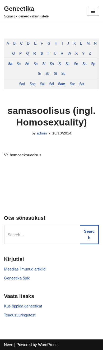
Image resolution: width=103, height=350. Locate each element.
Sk (67, 64)
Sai (42, 84)
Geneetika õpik (17, 278)
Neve (8, 344)
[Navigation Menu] (93, 11)
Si (59, 64)
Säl (51, 84)
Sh (52, 64)
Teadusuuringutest (19, 315)
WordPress (48, 344)
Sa (10, 64)
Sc (18, 64)
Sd (27, 64)
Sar (72, 84)
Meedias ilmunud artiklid (24, 269)
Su (63, 74)
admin (42, 133)
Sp (93, 64)
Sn (76, 64)
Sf (43, 64)
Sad (22, 84)
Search (89, 234)
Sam (61, 84)
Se (36, 64)
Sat (81, 84)
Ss (47, 74)
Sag (32, 84)
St (55, 74)
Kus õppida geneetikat (23, 306)
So (84, 64)
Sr (39, 74)
